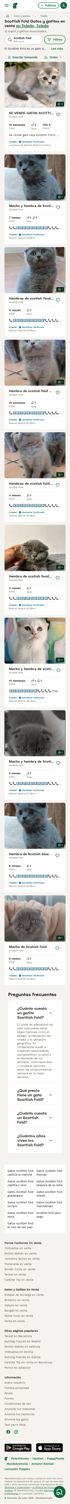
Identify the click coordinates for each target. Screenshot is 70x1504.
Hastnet (37, 1458)
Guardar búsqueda (25, 57)
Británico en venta (16, 1300)
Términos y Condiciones (17, 1487)
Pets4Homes (20, 1458)
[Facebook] (8, 1432)
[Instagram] (16, 1432)
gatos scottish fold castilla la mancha (20, 1172)
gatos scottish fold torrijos (20, 1204)
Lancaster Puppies (17, 1469)
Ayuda (8, 1393)
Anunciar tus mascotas (19, 1409)
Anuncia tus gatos (16, 1419)
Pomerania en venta (17, 1264)
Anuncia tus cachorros (19, 1414)
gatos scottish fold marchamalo (49, 1204)
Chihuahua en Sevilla (18, 1352)
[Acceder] (63, 5)
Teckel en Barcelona (18, 1336)
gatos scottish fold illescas (49, 1172)
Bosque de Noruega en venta (24, 1294)
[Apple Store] (49, 1447)
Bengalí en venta (15, 1310)
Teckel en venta (15, 1274)
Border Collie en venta (19, 1269)
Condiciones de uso (17, 1403)
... (35, 16)
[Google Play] (18, 1447)
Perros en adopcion (17, 1367)
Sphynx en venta (15, 1305)
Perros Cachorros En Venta (22, 1243)
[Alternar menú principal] (6, 5)
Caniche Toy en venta (18, 1279)
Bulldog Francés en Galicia (22, 1357)
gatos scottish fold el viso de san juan (20, 1225)
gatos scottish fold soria (20, 1214)
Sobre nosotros (14, 1382)
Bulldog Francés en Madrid (22, 1341)
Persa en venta (14, 1321)
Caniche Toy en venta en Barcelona (28, 1362)
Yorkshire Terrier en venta (22, 1258)
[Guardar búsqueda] (60, 1492)
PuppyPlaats (55, 1458)
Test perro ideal (15, 1424)
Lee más (57, 48)
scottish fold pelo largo (48, 1214)
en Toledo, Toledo (32, 25)
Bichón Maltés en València (22, 1346)
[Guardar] (58, 114)
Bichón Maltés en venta (20, 1253)
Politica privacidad (16, 1388)
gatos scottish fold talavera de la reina (49, 1183)
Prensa (9, 1398)
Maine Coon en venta (18, 1316)
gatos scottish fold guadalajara (20, 1193)
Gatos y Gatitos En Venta (21, 1289)
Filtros (57, 39)
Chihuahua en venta (17, 1248)
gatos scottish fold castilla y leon (20, 1183)
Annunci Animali (43, 1464)
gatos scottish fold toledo (49, 1193)
